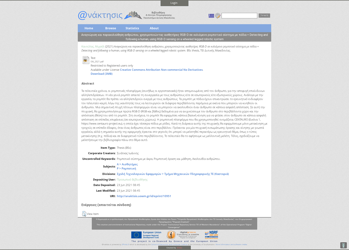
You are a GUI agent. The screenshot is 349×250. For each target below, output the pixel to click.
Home (89, 28)
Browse (110, 28)
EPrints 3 (125, 244)
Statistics (132, 28)
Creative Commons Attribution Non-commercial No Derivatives (161, 69)
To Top (343, 245)
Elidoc (179, 247)
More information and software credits (231, 244)
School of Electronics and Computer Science (169, 244)
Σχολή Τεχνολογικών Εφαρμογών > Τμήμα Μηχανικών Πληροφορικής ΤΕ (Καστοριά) (173, 174)
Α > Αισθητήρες (127, 164)
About (154, 28)
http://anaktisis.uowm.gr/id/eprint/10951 (144, 196)
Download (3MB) (102, 73)
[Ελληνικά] (211, 15)
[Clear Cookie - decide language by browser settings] (218, 15)
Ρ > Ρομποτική (126, 168)
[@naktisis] (132, 20)
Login (174, 3)
